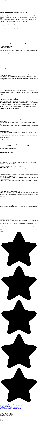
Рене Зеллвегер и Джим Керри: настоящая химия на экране (6, 406)
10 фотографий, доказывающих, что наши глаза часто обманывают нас (7, 409)
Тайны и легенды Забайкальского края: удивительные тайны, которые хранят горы (8, 404)
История (2, 7)
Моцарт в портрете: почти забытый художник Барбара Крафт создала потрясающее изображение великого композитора (12, 410)
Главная (2, 434)
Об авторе (2, 4)
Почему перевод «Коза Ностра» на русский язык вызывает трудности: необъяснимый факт (9, 407)
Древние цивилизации (4, 8)
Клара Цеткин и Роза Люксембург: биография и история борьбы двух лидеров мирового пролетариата (10, 408)
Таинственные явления (3, 9)
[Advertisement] (19, 33)
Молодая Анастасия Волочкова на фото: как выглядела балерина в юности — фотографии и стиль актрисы (11, 405)
